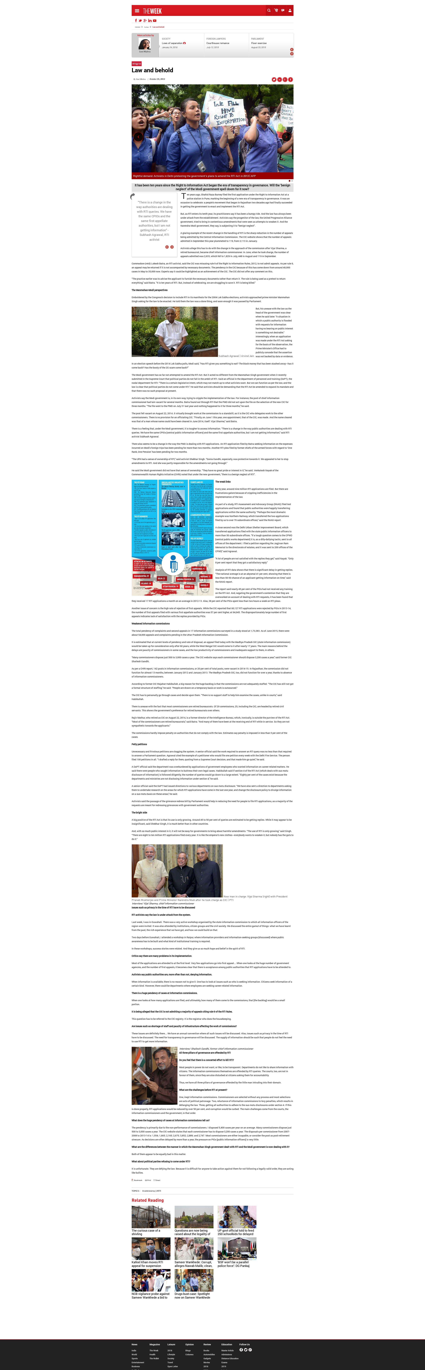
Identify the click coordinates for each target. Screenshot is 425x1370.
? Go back (138, 137)
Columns (189, 1354)
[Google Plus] (250, 1351)
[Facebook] (135, 20)
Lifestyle (171, 1354)
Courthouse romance (218, 42)
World (134, 1354)
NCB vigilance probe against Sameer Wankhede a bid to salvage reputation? (151, 1297)
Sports (135, 1358)
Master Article (227, 1350)
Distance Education (230, 1358)
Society (171, 1358)
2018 (170, 1350)
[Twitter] (140, 20)
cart (277, 10)
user (291, 10)
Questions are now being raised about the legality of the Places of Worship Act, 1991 (192, 1235)
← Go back (292, 49)
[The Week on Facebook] (290, 81)
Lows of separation (172, 42)
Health (152, 1354)
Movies (207, 1362)
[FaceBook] (241, 1351)
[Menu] (137, 13)
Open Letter (173, 1366)
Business (136, 1366)
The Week (154, 1350)
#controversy (148, 1191)
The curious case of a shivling (146, 1232)
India (134, 1350)
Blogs (188, 1350)
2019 (223, 1366)
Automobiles (209, 1354)
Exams (224, 1362)
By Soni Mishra (139, 79)
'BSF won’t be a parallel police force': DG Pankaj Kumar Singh (234, 1265)
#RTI (159, 1191)
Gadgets (207, 1358)
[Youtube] (155, 20)
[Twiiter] (246, 1351)
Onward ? (286, 137)
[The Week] (152, 13)
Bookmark (138, 1180)
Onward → (292, 53)
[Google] (145, 20)
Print (149, 1180)
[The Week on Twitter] (274, 81)
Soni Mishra (144, 51)
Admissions (226, 1354)
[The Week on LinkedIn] (279, 81)
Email (158, 1180)
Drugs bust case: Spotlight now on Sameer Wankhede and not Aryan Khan (192, 1297)
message (284, 10)
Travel (170, 1362)
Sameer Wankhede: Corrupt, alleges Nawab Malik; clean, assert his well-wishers (193, 1265)
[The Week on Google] (285, 81)
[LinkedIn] (150, 20)
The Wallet (154, 1358)
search (270, 10)
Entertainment (138, 1362)
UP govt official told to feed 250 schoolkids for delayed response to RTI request (236, 1234)
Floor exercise (259, 42)
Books (206, 1350)
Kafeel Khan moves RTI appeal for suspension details (147, 1265)
